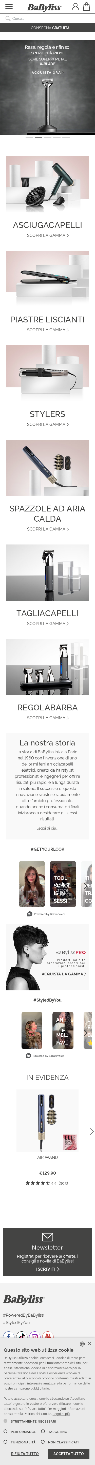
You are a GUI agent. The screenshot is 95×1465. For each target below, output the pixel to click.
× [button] (89, 1344)
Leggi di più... (47, 828)
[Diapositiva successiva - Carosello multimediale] (85, 886)
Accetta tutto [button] (68, 1454)
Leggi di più (61, 1414)
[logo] (24, 1300)
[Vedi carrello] (86, 6)
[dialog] (47, 1401)
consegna (50, 28)
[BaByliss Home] (44, 8)
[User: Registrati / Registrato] (75, 7)
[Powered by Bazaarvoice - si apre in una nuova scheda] (46, 914)
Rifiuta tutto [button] (25, 1454)
